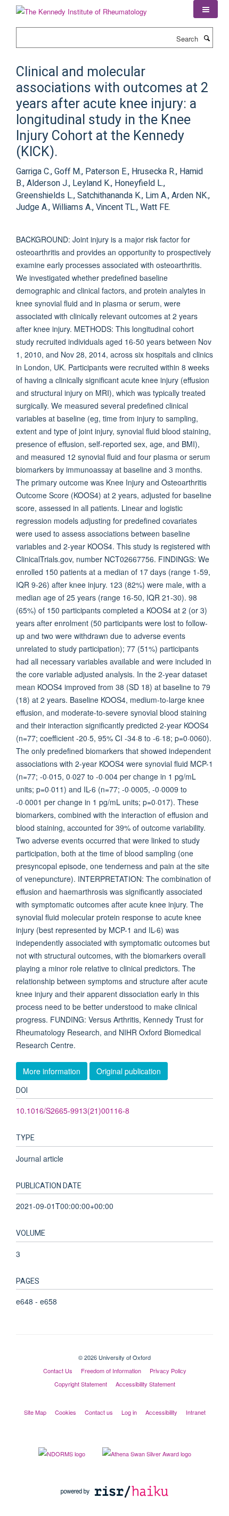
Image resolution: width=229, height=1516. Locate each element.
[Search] (206, 38)
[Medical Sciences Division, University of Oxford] (114, 1348)
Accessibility (161, 1412)
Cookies (65, 1412)
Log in (129, 1412)
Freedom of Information (111, 1370)
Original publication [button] (128, 1071)
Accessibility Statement (145, 1384)
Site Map (35, 1412)
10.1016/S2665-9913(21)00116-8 (72, 1110)
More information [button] (51, 1071)
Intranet (196, 1412)
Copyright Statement (80, 1384)
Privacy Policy (168, 1370)
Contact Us (57, 1370)
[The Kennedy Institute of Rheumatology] (81, 8)
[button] (205, 9)
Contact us (99, 1412)
